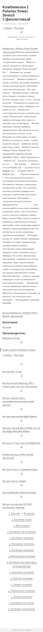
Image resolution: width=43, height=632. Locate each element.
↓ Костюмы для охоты (21, 602)
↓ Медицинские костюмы (21, 556)
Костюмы (19, 28)
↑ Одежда (7, 28)
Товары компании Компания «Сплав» (19, 350)
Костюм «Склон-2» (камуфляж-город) (20, 469)
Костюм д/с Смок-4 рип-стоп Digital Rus (21, 443)
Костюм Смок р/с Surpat (14, 481)
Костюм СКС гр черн (12, 371)
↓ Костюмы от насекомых (21, 531)
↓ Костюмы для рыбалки (21, 608)
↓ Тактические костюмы (21, 590)
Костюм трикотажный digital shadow (20, 416)
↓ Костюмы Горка (21, 519)
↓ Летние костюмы (21, 596)
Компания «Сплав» (12, 338)
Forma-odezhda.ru (9, 24)
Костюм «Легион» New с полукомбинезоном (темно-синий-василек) (18, 401)
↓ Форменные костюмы (21, 543)
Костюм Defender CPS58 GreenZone (19, 492)
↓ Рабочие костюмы (22, 578)
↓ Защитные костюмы (21, 572)
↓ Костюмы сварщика (21, 537)
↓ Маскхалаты (21, 525)
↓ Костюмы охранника (21, 550)
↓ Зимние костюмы (21, 584)
